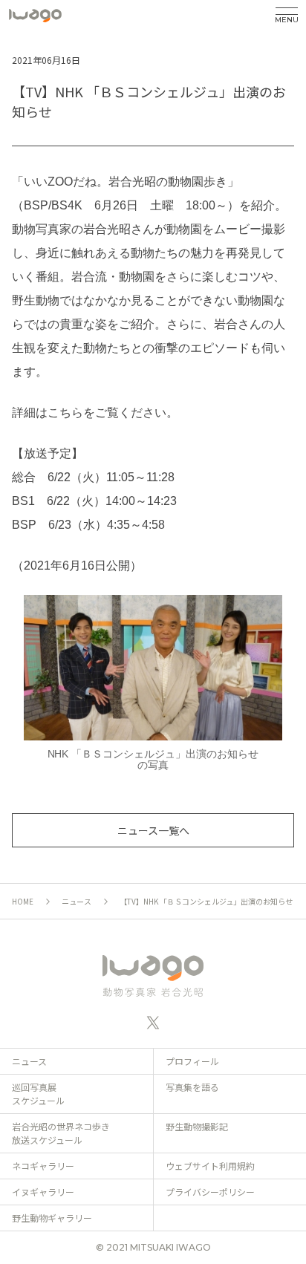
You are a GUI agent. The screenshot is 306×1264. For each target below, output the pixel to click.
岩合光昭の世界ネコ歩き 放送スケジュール (61, 1133)
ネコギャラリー (43, 1165)
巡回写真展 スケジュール (38, 1094)
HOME (22, 901)
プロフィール (192, 1061)
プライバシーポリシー (210, 1191)
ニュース (76, 901)
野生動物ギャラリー (52, 1217)
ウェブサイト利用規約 (210, 1165)
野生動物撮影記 (197, 1126)
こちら (65, 412)
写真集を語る (192, 1087)
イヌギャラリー (43, 1191)
